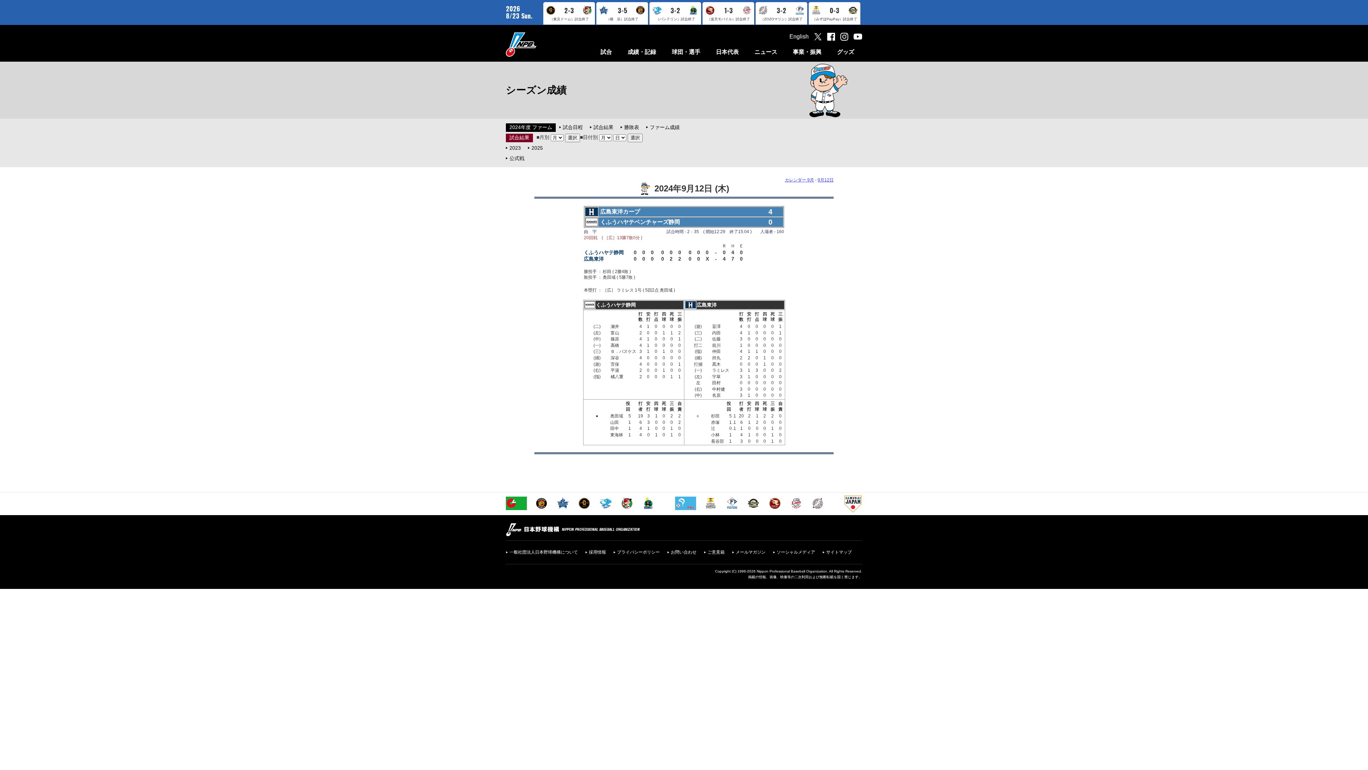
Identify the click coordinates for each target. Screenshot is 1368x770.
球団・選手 (686, 52)
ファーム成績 (665, 127)
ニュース (766, 52)
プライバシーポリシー (638, 552)
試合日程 (573, 127)
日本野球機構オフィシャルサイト (539, 44)
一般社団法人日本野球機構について (543, 552)
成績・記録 (642, 52)
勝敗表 (631, 127)
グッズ (845, 52)
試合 (606, 52)
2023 (515, 148)
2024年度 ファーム (530, 127)
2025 (537, 148)
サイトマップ (839, 552)
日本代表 (727, 52)
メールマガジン (751, 552)
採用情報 (597, 552)
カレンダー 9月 (799, 180)
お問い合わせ (683, 552)
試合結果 (603, 127)
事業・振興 (807, 52)
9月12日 (826, 180)
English (799, 37)
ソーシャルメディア (796, 552)
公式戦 (516, 158)
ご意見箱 (716, 552)
